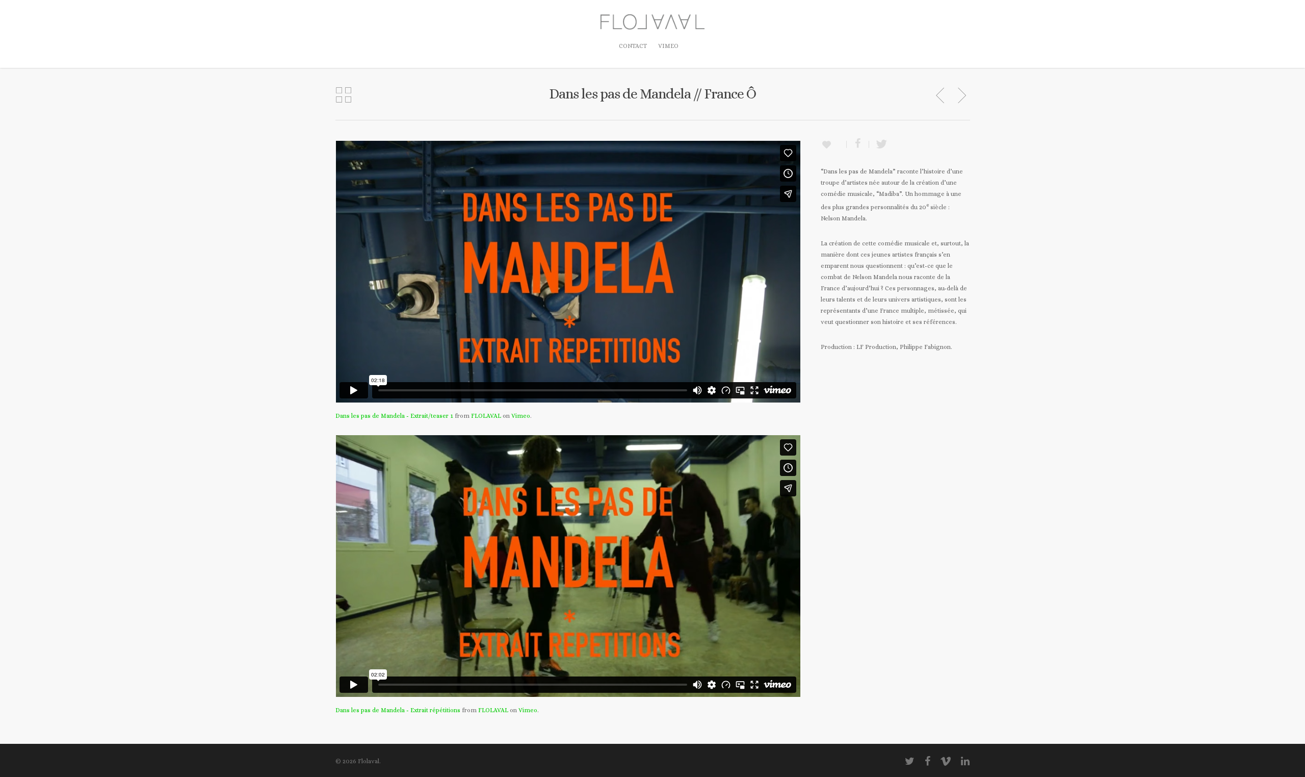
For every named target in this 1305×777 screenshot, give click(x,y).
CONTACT (633, 45)
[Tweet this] (878, 144)
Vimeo (520, 415)
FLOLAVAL (486, 415)
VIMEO (668, 45)
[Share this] (858, 144)
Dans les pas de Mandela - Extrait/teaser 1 (394, 415)
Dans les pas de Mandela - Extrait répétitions (397, 710)
